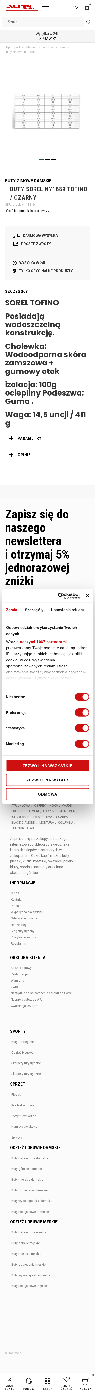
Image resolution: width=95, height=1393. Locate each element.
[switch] (82, 713)
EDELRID (17, 811)
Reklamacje (19, 974)
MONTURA (46, 822)
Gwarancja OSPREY (24, 1006)
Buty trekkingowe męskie (28, 1232)
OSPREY (40, 805)
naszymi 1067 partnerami (43, 641)
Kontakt (16, 899)
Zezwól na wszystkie (48, 766)
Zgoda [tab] (11, 610)
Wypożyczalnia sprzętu (27, 912)
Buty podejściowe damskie (30, 1212)
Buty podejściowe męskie (29, 1286)
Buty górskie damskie (26, 1169)
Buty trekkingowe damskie (29, 1158)
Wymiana (17, 980)
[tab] (47, 438)
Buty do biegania (23, 1042)
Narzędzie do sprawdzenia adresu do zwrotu (42, 993)
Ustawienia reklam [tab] (67, 610)
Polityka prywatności (25, 937)
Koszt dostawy (21, 968)
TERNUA (33, 811)
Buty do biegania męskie (28, 1264)
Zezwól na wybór (47, 780)
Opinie (24, 454)
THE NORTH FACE (23, 828)
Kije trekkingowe (22, 1105)
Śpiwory (16, 1137)
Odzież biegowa (22, 1052)
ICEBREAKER (20, 817)
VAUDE (67, 805)
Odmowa (48, 794)
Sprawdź (47, 39)
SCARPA (62, 817)
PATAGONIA (67, 811)
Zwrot (15, 987)
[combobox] (47, 22)
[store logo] (22, 7)
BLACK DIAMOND (23, 822)
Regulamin (18, 943)
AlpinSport (12, 47)
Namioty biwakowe (24, 1126)
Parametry (29, 438)
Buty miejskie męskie (26, 1254)
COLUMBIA (65, 822)
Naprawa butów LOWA (26, 999)
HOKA (54, 805)
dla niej (31, 47)
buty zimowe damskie (21, 52)
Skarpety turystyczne (26, 1063)
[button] (42, 159)
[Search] (88, 22)
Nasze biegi (19, 925)
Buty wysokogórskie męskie (30, 1275)
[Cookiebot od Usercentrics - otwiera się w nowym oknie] (60, 595)
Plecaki (16, 1094)
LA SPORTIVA (42, 817)
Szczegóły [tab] (34, 610)
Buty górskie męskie (25, 1243)
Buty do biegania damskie (29, 1190)
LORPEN (48, 811)
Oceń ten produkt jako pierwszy (27, 211)
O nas (15, 893)
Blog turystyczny (22, 931)
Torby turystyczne (23, 1116)
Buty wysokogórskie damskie (31, 1201)
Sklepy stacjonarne (24, 918)
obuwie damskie (54, 47)
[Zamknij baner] (87, 595)
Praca (15, 906)
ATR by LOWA (20, 805)
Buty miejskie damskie (27, 1179)
